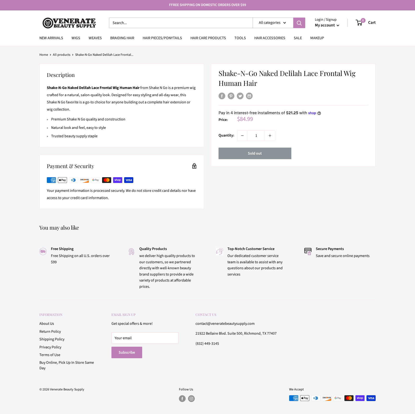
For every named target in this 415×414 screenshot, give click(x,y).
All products (61, 54)
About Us (46, 323)
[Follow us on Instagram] (191, 398)
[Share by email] (249, 96)
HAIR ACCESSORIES (269, 38)
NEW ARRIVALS (51, 38)
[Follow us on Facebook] (182, 398)
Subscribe (127, 352)
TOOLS (240, 38)
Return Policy (50, 331)
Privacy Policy (50, 347)
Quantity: (226, 135)
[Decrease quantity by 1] (242, 136)
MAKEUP (317, 38)
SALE (298, 38)
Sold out (255, 153)
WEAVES (95, 38)
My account (325, 25)
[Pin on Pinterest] (231, 96)
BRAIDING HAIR (122, 38)
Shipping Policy (51, 339)
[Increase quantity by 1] (270, 136)
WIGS (76, 38)
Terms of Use (49, 355)
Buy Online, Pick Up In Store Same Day (66, 365)
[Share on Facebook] (222, 96)
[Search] (299, 23)
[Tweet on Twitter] (240, 96)
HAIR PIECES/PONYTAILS (162, 38)
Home (43, 54)
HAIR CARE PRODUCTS (208, 38)
